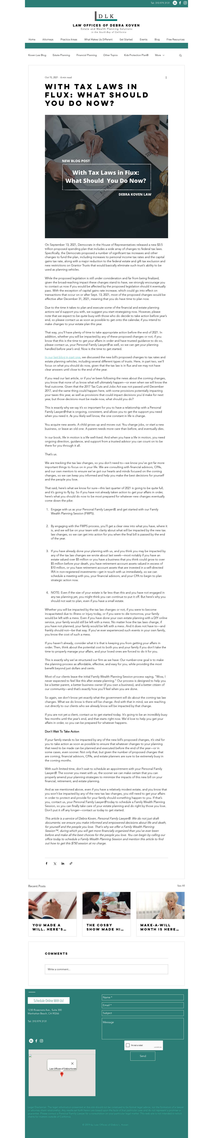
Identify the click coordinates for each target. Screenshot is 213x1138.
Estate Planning (61, 55)
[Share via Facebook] (46, 863)
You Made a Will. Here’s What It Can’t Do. (49, 927)
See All (181, 885)
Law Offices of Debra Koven (106, 25)
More (158, 55)
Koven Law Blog (37, 55)
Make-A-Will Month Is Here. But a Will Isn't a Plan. (160, 927)
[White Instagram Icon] (185, 3)
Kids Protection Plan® (136, 55)
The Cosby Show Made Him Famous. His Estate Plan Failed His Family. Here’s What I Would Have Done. (105, 927)
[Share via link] (71, 863)
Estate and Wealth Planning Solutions (106, 28)
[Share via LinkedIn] (62, 863)
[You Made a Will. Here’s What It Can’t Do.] (52, 905)
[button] (48, 39)
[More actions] (166, 77)
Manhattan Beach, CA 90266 (43, 1013)
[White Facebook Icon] (180, 3)
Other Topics (110, 55)
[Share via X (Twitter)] (54, 863)
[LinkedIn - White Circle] (175, 3)
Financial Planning (87, 55)
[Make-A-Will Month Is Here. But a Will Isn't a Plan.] (160, 905)
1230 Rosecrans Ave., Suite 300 (45, 1009)
